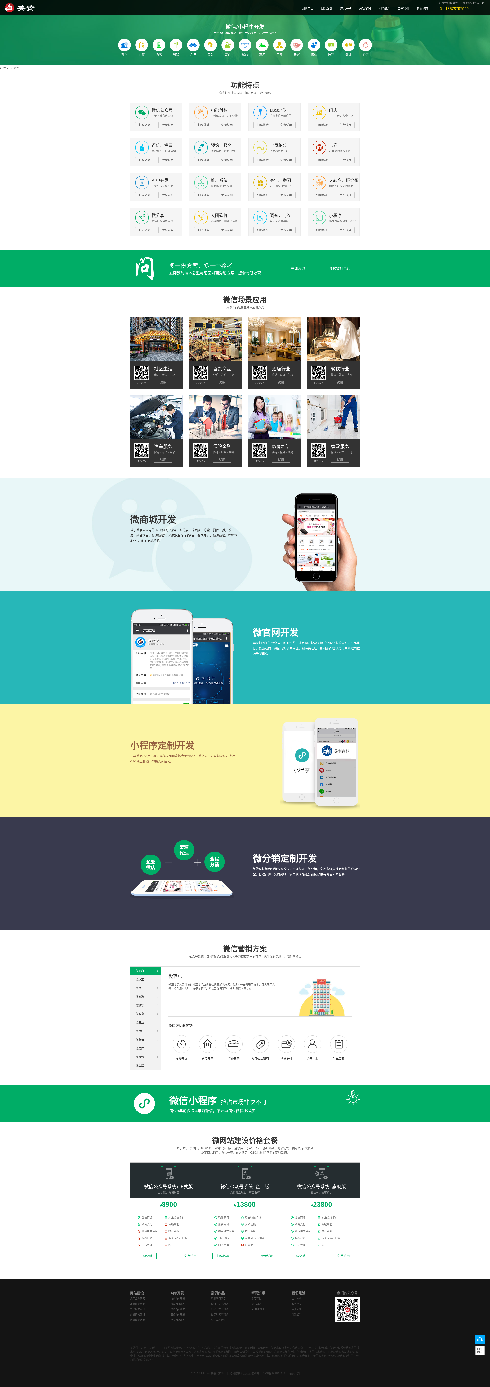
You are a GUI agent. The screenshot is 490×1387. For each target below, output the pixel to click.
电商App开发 (178, 1298)
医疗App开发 (178, 1314)
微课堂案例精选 (219, 1314)
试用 (163, 382)
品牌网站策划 (137, 1303)
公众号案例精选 (219, 1303)
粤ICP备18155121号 (274, 1373)
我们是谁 (298, 1293)
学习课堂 (256, 1298)
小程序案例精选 (219, 1309)
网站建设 (137, 1293)
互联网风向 (257, 1309)
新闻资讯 (258, 1293)
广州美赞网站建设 (448, 3)
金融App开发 (178, 1309)
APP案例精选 (218, 1319)
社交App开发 (178, 1319)
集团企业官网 (137, 1298)
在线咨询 (298, 269)
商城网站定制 (137, 1319)
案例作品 (218, 1293)
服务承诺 (297, 1303)
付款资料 (297, 1314)
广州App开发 (191, 1347)
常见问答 (297, 1309)
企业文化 (297, 1298)
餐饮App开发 (178, 1303)
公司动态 (256, 1303)
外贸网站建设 (137, 1314)
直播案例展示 (218, 1298)
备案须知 (294, 1373)
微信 (16, 68)
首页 (5, 68)
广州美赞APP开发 (470, 3)
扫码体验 (144, 125)
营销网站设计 (137, 1309)
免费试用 (168, 125)
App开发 (177, 1293)
